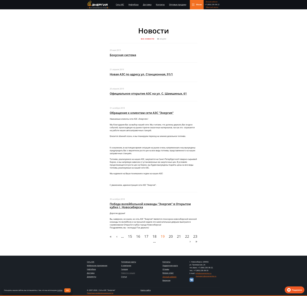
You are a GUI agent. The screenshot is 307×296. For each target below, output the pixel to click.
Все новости (147, 39)
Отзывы (165, 269)
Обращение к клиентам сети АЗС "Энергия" (142, 113)
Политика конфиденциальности (100, 293)
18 (154, 236)
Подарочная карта (170, 266)
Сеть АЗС (120, 4)
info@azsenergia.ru (203, 273)
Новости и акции (128, 273)
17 (146, 236)
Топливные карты (128, 262)
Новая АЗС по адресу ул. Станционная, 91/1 (141, 74)
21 (179, 236)
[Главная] (98, 4)
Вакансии (166, 281)
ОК (67, 290)
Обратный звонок (212, 7)
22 (187, 236)
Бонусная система (123, 55)
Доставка (147, 4)
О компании (126, 266)
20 (171, 236)
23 (195, 236)
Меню (199, 4)
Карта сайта (146, 290)
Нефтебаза (133, 4)
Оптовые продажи (177, 4)
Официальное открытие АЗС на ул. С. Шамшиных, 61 (148, 93)
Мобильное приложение (97, 266)
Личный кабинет (212, 2)
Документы (91, 277)
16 (138, 236)
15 (130, 236)
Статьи (124, 277)
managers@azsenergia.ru (206, 276)
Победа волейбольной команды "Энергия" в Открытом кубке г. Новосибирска (150, 205)
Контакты (160, 4)
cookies (59, 290)
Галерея (124, 269)
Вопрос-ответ (168, 273)
